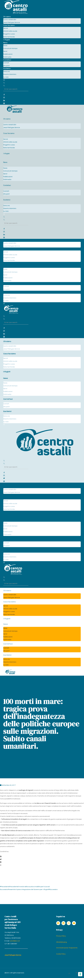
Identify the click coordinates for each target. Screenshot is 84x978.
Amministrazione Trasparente (66, 948)
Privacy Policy (61, 936)
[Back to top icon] (69, 973)
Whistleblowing (61, 942)
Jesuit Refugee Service (13, 955)
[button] (42, 856)
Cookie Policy (61, 954)
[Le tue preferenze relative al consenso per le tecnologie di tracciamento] (80, 974)
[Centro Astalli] (16, 14)
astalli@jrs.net (15, 941)
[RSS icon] (76, 973)
